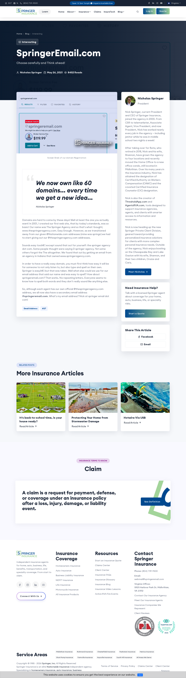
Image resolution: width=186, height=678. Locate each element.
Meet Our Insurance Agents (148, 600)
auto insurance (64, 670)
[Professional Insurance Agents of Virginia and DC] (144, 626)
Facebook (147, 336)
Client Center (102, 570)
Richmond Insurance (85, 652)
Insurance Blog (102, 584)
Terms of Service (109, 666)
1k (16, 3)
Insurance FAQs (103, 574)
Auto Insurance (63, 570)
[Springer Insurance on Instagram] (27, 584)
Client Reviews (142, 613)
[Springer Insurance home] (34, 554)
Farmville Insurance (85, 657)
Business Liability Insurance (70, 575)
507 (8, 3)
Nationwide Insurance (58, 666)
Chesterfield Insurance (106, 652)
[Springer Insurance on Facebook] (19, 584)
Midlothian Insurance (64, 652)
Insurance (84, 11)
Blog (120, 11)
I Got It (140, 675)
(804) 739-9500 (29, 3)
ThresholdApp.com (136, 201)
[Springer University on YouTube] (43, 584)
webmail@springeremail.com (149, 579)
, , (151, 589)
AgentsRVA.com (134, 205)
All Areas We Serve (144, 657)
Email (147, 344)
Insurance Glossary (105, 579)
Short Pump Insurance (64, 657)
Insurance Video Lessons (108, 589)
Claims (97, 11)
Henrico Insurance (147, 652)
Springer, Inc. (49, 663)
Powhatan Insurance (127, 652)
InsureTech (109, 11)
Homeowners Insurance (68, 565)
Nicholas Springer (31, 72)
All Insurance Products (67, 594)
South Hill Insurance (124, 657)
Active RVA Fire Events (106, 593)
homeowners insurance (43, 670)
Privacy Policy (128, 666)
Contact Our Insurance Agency (150, 595)
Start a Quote (137, 313)
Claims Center (102, 565)
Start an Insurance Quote (108, 560)
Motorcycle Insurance (67, 589)
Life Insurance (63, 584)
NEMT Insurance (64, 580)
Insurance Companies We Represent (147, 607)
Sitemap (165, 670)
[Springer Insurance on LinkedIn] (35, 584)
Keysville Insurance (104, 657)
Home (61, 11)
